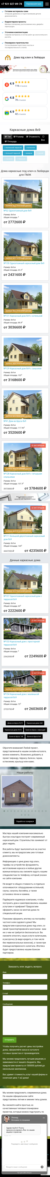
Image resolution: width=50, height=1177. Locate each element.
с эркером (28, 153)
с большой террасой (12, 153)
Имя (4, 972)
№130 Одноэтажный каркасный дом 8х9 (24, 263)
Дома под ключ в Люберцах (29, 57)
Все (43, 140)
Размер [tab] (20, 136)
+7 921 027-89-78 (11, 4)
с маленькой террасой (13, 148)
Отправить (9, 1040)
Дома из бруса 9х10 (15, 723)
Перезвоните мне (33, 4)
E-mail (5, 993)
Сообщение (8, 1004)
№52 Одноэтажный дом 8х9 (17, 210)
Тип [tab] (9, 136)
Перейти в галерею (24, 821)
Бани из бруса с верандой (35, 730)
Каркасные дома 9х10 (13, 730)
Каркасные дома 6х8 (35, 723)
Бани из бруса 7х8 (16, 736)
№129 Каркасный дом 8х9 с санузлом (22, 368)
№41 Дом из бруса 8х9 (15, 421)
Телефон (6, 983)
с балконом (30, 148)
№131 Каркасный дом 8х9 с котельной (23, 316)
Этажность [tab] (34, 136)
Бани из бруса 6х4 (34, 736)
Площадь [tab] (12, 141)
